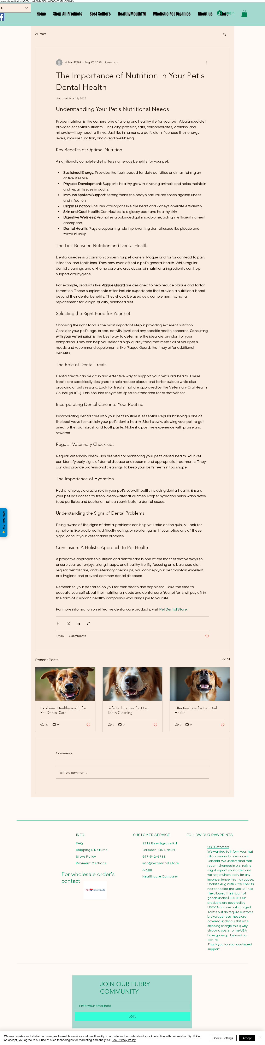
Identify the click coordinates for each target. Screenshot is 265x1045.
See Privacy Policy (124, 1040)
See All (225, 659)
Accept (247, 1038)
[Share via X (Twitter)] (68, 623)
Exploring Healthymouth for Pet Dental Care (63, 710)
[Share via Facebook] (58, 623)
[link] (244, 13)
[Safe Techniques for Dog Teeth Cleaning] (133, 684)
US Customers (218, 847)
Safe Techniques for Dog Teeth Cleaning (128, 710)
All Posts (40, 34)
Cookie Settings (223, 1038)
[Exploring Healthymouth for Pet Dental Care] (65, 684)
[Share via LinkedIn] (78, 623)
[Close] (260, 1038)
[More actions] (206, 62)
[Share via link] (88, 623)
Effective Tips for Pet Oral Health (196, 710)
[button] (224, 34)
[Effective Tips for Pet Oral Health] (200, 684)
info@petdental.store (160, 863)
